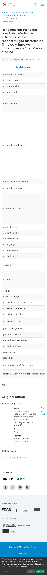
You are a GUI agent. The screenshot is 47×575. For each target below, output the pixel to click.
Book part (18, 59)
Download (43, 411)
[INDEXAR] (21, 478)
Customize (6, 571)
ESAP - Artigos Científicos (16, 15)
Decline (31, 571)
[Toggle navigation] (42, 4)
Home (5, 12)
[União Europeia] (11, 533)
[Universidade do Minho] (37, 512)
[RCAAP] (27, 487)
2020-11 (6, 59)
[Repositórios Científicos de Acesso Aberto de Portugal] (8, 478)
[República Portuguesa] (17, 527)
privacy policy (33, 566)
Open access (35, 59)
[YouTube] (20, 487)
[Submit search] (35, 4)
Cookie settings (23, 553)
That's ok (40, 571)
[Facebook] (5, 487)
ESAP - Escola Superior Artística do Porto (24, 12)
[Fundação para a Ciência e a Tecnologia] (16, 512)
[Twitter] (12, 487)
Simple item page (23, 67)
